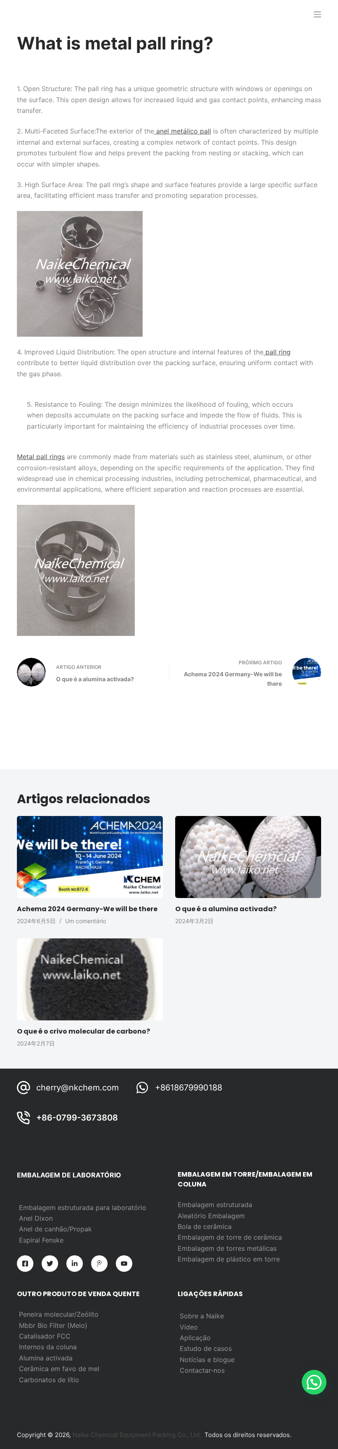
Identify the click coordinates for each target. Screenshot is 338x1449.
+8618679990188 (188, 1088)
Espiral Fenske (41, 1240)
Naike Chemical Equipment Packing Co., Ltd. (137, 1435)
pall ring (277, 352)
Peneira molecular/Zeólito (59, 1314)
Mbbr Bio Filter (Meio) (53, 1325)
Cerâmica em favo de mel (59, 1369)
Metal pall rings (41, 457)
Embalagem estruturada (215, 1204)
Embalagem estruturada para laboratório (82, 1207)
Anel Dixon (36, 1218)
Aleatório (193, 1216)
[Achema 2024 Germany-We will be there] (90, 857)
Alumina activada (46, 1358)
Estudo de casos (206, 1348)
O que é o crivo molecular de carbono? (83, 1031)
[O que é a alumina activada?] (248, 857)
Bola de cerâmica (205, 1226)
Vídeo (189, 1327)
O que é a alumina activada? (226, 909)
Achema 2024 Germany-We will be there (87, 909)
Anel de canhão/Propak (55, 1229)
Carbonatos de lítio (49, 1380)
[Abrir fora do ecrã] (317, 14)
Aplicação (195, 1338)
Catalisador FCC (44, 1336)
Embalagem (226, 1216)
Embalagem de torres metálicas (227, 1248)
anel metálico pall (182, 131)
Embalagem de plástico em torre (229, 1259)
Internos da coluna (48, 1347)
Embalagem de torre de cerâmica (230, 1237)
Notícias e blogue (207, 1359)
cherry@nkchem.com (77, 1088)
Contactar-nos (202, 1370)
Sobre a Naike (202, 1316)
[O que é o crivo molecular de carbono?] (90, 979)
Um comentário (85, 920)
